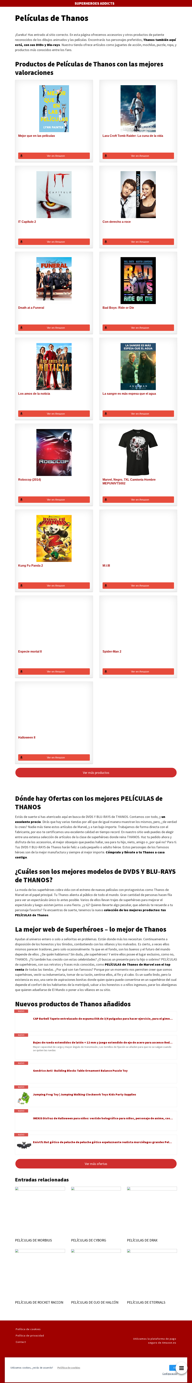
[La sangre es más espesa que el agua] (138, 366)
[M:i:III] (138, 538)
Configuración (169, 1373)
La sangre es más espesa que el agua (129, 393)
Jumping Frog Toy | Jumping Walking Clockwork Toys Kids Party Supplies (84, 1094)
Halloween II (26, 737)
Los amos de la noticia (34, 393)
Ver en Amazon (56, 155)
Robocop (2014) (29, 479)
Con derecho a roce (117, 221)
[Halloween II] (54, 710)
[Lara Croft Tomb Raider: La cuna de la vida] (138, 108)
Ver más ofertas (96, 1164)
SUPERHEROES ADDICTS (94, 3)
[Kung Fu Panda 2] (54, 538)
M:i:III (106, 565)
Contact (21, 1342)
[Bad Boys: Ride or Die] (138, 280)
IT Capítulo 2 (27, 221)
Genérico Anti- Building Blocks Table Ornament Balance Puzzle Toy (80, 1070)
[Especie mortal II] (54, 624)
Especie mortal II (30, 651)
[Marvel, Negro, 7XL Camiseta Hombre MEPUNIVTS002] (138, 452)
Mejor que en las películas (36, 135)
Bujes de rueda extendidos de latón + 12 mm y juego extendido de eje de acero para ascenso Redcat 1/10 (103, 1042)
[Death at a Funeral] (54, 280)
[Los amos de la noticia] (54, 366)
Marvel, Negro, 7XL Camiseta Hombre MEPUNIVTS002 (129, 481)
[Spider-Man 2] (138, 624)
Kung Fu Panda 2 (30, 565)
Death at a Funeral (31, 307)
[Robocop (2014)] (54, 452)
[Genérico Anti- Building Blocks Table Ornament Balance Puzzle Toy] (24, 1074)
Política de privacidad (30, 1335)
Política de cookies (28, 1329)
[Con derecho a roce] (138, 194)
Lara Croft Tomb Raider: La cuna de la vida (133, 135)
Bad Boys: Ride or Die (118, 307)
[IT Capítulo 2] (54, 194)
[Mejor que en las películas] (54, 108)
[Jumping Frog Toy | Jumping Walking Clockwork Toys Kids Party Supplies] (24, 1098)
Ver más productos (96, 772)
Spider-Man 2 (112, 651)
